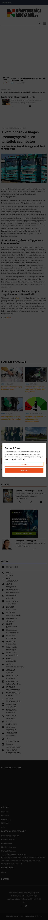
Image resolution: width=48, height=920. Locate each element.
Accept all (24, 470)
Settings (24, 464)
